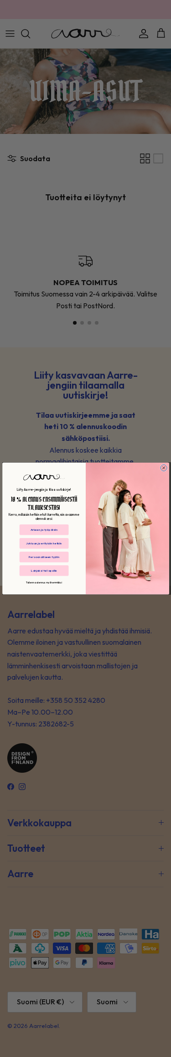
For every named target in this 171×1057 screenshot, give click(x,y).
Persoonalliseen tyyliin (43, 556)
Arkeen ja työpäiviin (43, 529)
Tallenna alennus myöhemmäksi (44, 582)
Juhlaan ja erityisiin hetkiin (44, 543)
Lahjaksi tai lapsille (44, 570)
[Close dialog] (164, 467)
